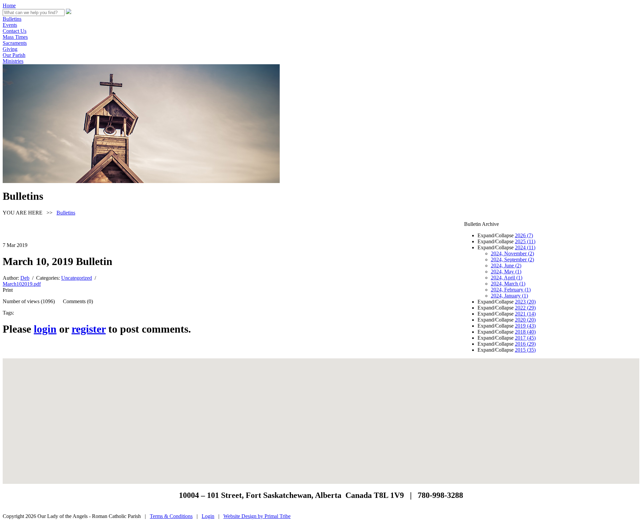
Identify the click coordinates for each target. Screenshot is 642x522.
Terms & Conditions (171, 516)
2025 (525, 241)
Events (10, 25)
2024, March (508, 283)
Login (208, 516)
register (89, 329)
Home (9, 5)
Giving (10, 49)
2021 (525, 314)
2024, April (506, 277)
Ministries (13, 61)
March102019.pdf (22, 284)
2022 (525, 308)
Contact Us (14, 31)
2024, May (506, 271)
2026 (524, 235)
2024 (525, 247)
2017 (525, 338)
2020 (525, 320)
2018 (525, 332)
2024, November (512, 253)
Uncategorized (76, 278)
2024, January (509, 295)
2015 (525, 350)
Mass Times (15, 37)
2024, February (511, 289)
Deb (24, 278)
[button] (321, 417)
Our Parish (14, 55)
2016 (525, 344)
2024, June (506, 265)
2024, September (512, 259)
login (45, 329)
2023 (525, 301)
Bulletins (12, 19)
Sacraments (15, 43)
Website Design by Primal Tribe (257, 516)
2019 (525, 326)
